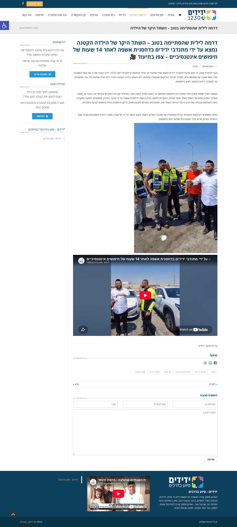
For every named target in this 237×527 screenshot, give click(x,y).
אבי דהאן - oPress (28, 521)
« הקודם (213, 384)
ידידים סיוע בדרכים (183, 371)
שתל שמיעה (140, 371)
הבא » (76, 384)
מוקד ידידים (154, 371)
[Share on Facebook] (215, 363)
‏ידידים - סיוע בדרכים (52, 138)
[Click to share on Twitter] (210, 363)
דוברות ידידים (200, 371)
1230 (177, 3)
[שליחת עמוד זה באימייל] (205, 363)
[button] (4, 25)
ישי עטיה (167, 371)
